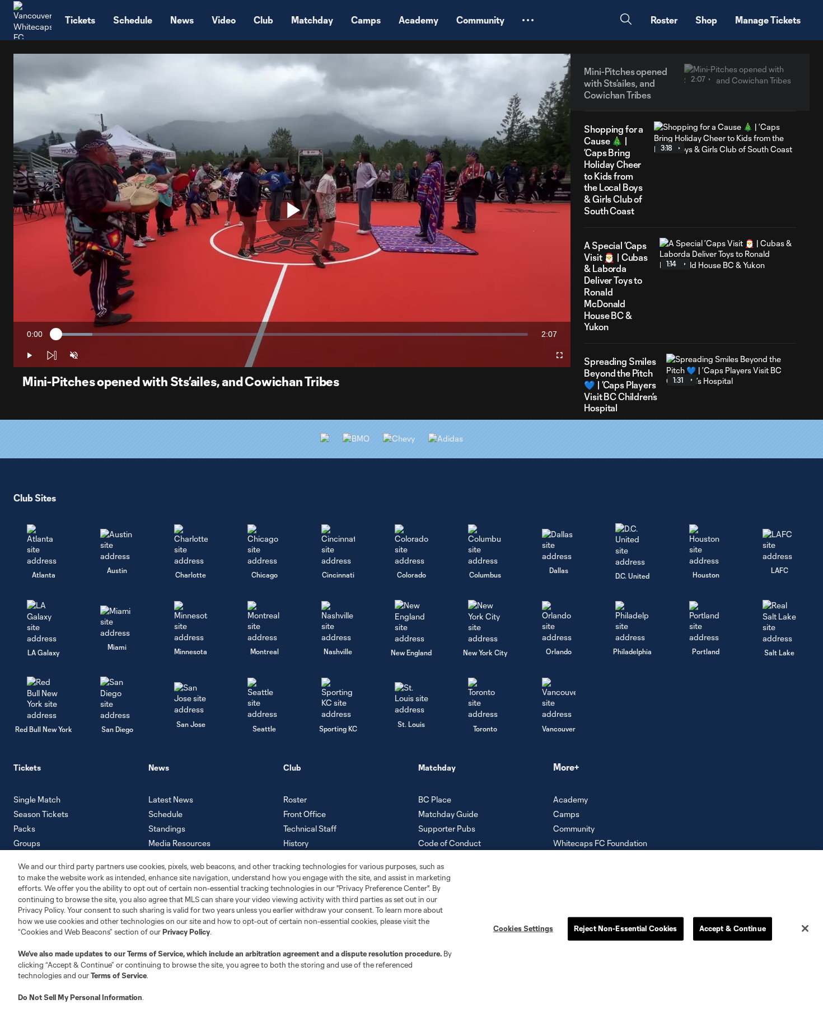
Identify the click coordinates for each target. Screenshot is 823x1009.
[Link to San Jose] (191, 698)
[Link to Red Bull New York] (43, 698)
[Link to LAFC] (779, 545)
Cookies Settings (523, 928)
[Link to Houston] (706, 545)
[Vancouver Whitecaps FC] (32, 20)
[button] (528, 20)
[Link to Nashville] (338, 622)
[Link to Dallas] (559, 545)
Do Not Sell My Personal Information (80, 997)
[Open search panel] (626, 20)
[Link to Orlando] (559, 622)
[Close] (805, 928)
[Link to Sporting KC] (338, 699)
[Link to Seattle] (264, 699)
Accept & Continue (732, 928)
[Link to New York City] (485, 622)
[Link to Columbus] (485, 545)
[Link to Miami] (117, 622)
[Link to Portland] (706, 622)
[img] (51, 355)
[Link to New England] (411, 622)
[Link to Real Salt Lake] (779, 622)
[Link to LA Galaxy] (43, 622)
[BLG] (445, 438)
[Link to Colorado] (411, 545)
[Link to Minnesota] (191, 622)
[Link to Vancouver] (559, 699)
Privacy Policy (186, 931)
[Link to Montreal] (264, 622)
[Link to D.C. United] (632, 545)
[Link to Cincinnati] (338, 545)
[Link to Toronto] (485, 699)
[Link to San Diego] (117, 698)
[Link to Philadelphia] (632, 622)
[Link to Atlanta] (43, 545)
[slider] (292, 334)
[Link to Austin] (117, 545)
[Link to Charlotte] (191, 545)
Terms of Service (155, 953)
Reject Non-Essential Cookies (625, 928)
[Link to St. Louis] (411, 698)
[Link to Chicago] (264, 545)
